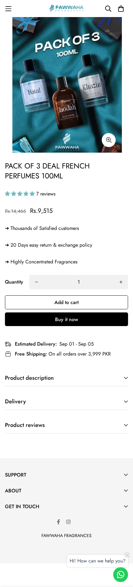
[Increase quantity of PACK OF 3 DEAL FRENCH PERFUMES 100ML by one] (121, 282)
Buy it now (66, 319)
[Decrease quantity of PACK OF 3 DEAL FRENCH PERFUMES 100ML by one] (36, 282)
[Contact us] (120, 574)
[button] (20, 193)
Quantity (14, 281)
